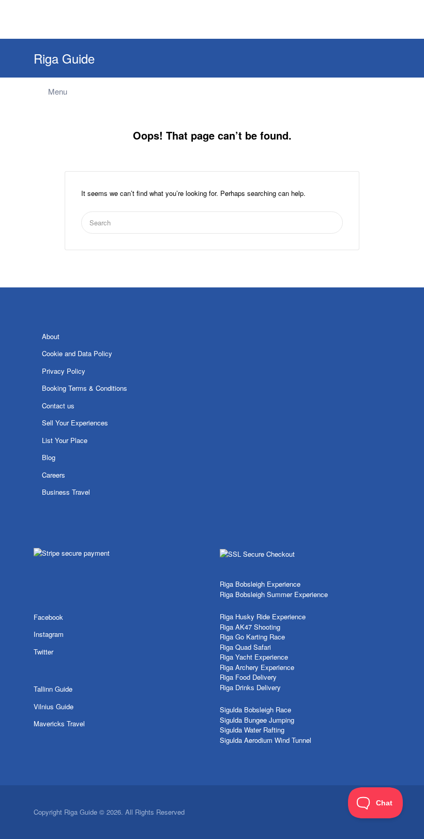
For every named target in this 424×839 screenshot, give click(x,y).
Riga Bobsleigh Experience (260, 584)
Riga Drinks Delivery (250, 687)
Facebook (48, 617)
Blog (48, 457)
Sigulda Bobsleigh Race (255, 709)
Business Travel (66, 492)
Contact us (58, 405)
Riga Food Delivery (248, 677)
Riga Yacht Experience (254, 657)
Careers (53, 475)
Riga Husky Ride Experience (263, 616)
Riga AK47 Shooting (250, 627)
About (50, 336)
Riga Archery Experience (257, 667)
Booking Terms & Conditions (84, 388)
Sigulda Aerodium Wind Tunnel (265, 740)
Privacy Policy (63, 371)
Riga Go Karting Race (252, 637)
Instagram (49, 634)
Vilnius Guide (53, 706)
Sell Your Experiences (75, 423)
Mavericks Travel (59, 723)
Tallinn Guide (53, 689)
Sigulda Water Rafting (252, 730)
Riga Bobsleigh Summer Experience (274, 594)
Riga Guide (64, 58)
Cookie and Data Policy (77, 353)
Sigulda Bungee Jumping (257, 720)
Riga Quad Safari (245, 647)
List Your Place (64, 440)
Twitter (43, 652)
